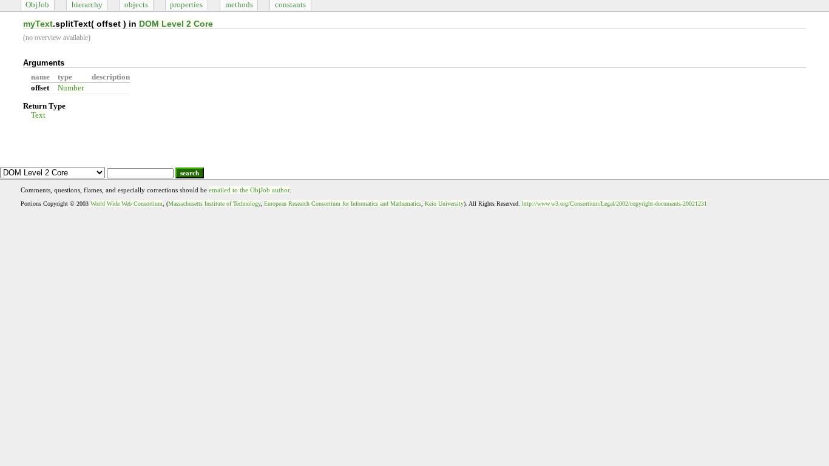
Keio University (444, 203)
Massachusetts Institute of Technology (214, 203)
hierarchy (87, 5)
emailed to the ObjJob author (249, 190)
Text (38, 115)
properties (186, 5)
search (189, 173)
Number (71, 88)
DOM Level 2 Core (176, 24)
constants (290, 5)
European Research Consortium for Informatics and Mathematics (342, 203)
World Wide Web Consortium (126, 203)
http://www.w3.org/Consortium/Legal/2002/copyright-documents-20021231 (614, 203)
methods (239, 5)
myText (38, 24)
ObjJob (37, 5)
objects (136, 5)
